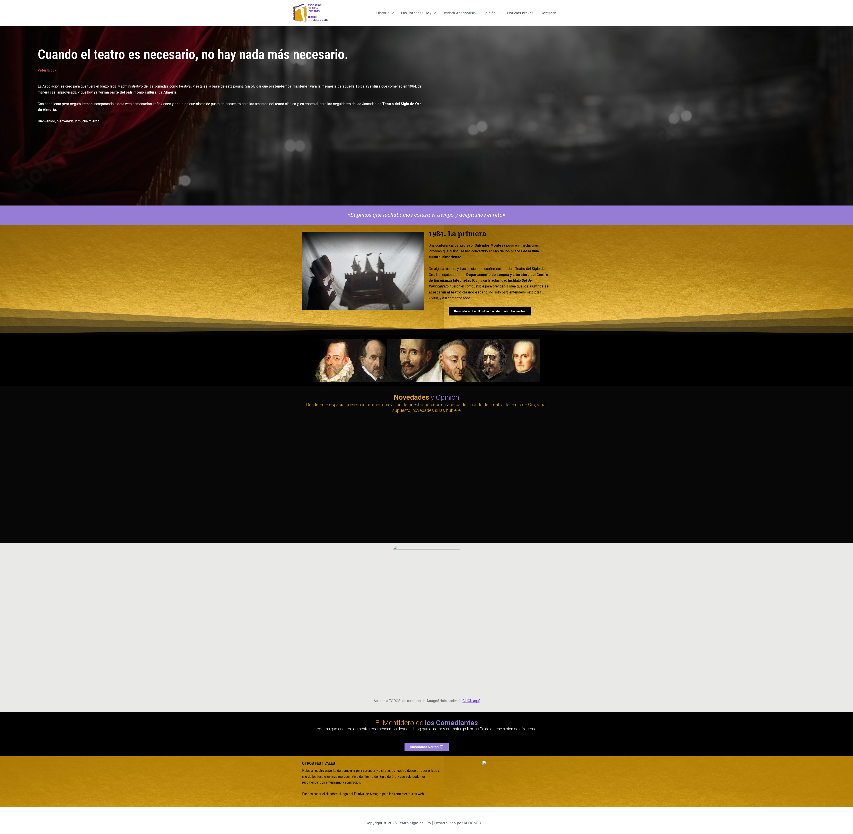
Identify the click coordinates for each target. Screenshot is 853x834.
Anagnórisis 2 (393, 580)
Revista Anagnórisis (459, 13)
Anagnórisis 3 (425, 580)
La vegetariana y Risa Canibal (466, 463)
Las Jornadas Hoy (416, 13)
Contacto (548, 13)
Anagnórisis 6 (521, 580)
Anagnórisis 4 (457, 580)
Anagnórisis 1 (315, 684)
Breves (393, 515)
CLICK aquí (471, 701)
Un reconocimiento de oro (419, 522)
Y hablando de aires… (499, 522)
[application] (391, 13)
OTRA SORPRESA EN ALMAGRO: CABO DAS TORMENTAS (355, 460)
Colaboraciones (314, 451)
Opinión (489, 13)
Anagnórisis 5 (489, 580)
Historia (382, 13)
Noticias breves (520, 13)
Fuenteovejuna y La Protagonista (342, 522)
